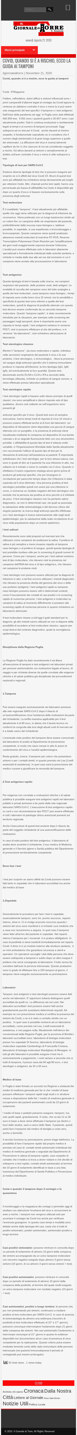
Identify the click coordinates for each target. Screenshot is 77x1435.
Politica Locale (37, 1404)
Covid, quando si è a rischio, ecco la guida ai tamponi (37, 63)
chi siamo (17, 1391)
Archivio (7, 1391)
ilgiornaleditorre (13, 73)
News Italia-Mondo (52, 1398)
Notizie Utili (15, 1403)
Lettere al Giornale (28, 1398)
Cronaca (34, 1391)
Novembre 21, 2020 (39, 73)
